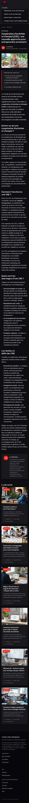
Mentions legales (7, 788)
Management (6, 775)
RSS (3, 791)
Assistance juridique (12, 17)
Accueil (3, 27)
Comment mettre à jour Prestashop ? (10, 508)
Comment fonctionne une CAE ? (14, 80)
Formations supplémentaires (15, 21)
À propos (20, 476)
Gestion (4, 772)
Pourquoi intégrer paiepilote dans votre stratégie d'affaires (14, 708)
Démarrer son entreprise (14, 10)
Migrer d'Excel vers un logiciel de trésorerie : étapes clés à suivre (11, 589)
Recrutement (6, 756)
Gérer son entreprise (12, 14)
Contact (4, 785)
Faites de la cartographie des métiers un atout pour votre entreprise (12, 548)
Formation (5, 759)
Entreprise (9, 27)
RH (3, 769)
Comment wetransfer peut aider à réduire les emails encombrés (11, 629)
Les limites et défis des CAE (13, 87)
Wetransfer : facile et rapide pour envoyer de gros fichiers (13, 669)
